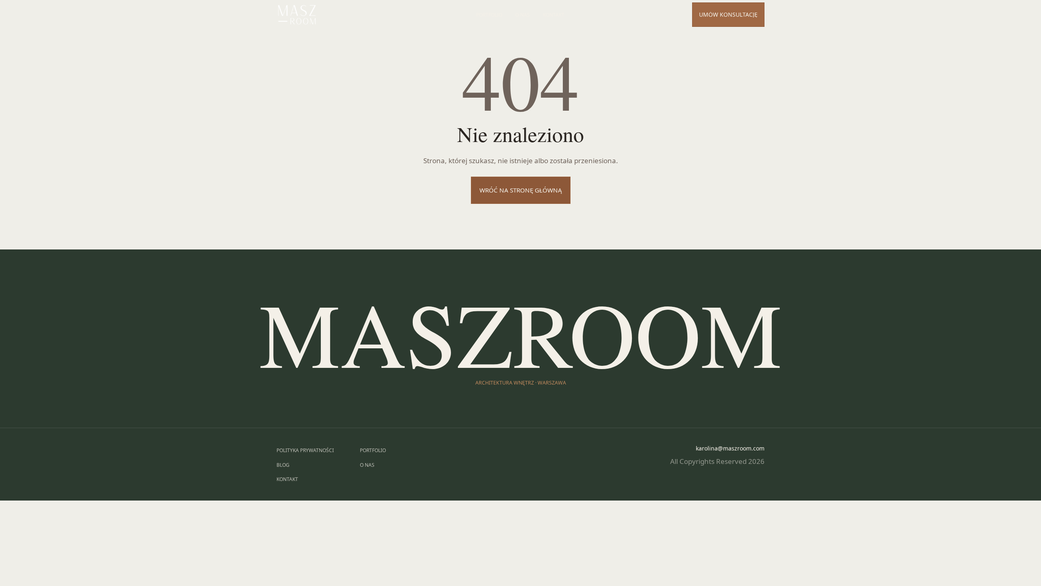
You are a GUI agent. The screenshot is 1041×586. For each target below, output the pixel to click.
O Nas (522, 14)
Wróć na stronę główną (520, 190)
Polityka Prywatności (305, 450)
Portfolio (489, 14)
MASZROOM (520, 333)
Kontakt (553, 14)
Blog (283, 464)
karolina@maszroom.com (730, 448)
